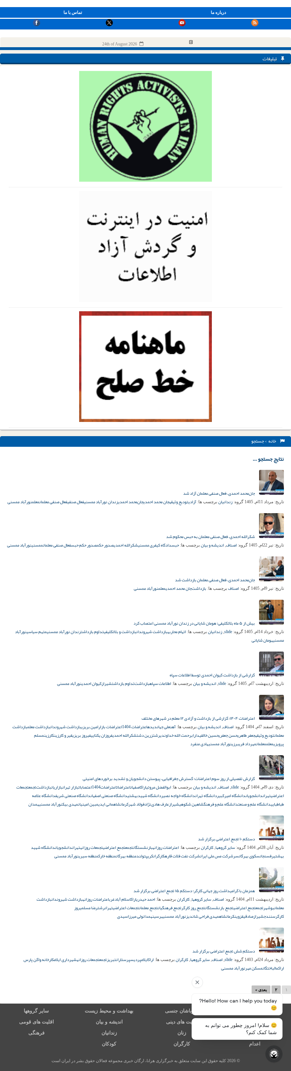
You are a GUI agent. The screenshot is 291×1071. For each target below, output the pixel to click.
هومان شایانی (262, 640)
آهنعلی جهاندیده (161, 727)
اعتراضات (123, 787)
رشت (156, 735)
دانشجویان (254, 795)
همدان (33, 804)
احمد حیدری (145, 899)
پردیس (135, 959)
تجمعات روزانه (91, 847)
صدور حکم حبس (84, 545)
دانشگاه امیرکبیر (231, 795)
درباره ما (218, 12)
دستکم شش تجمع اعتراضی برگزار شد (224, 951)
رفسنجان (267, 856)
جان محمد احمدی (156, 502)
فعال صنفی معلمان (53, 502)
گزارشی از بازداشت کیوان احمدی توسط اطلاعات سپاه (213, 675)
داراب (195, 735)
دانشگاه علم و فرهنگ (221, 804)
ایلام (144, 959)
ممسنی (37, 545)
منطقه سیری (88, 856)
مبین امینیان (88, 804)
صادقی (248, 916)
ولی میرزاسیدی (130, 916)
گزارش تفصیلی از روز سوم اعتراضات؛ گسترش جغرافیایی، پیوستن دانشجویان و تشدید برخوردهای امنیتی (169, 778)
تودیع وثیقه (178, 502)
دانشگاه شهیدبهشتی (144, 795)
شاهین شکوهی (191, 804)
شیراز (106, 683)
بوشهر (268, 908)
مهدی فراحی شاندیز (202, 916)
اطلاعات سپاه (160, 683)
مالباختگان (270, 968)
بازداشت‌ (199, 588)
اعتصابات (85, 787)
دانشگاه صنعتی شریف (72, 795)
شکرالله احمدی (126, 545)
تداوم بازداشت (92, 631)
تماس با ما (73, 12)
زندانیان (225, 502)
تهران (267, 795)
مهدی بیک (70, 804)
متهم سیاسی (37, 631)
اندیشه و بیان (212, 545)
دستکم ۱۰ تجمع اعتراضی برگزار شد (227, 839)
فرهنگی (36, 1033)
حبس (175, 545)
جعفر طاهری (246, 735)
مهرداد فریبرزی (244, 744)
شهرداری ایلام (65, 959)
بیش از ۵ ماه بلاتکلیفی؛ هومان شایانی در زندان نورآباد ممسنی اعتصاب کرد (194, 623)
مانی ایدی (105, 804)
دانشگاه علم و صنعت (254, 804)
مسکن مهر (254, 968)
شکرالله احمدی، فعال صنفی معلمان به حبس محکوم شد (211, 536)
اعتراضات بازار (110, 727)
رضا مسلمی (89, 908)
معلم (35, 502)
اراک (143, 787)
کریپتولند (144, 856)
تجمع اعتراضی (114, 847)
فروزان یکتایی (101, 735)
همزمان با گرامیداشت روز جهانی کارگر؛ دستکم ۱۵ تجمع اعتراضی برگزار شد (194, 890)
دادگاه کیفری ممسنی (154, 545)
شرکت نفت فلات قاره (182, 856)
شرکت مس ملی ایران (216, 856)
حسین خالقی (209, 735)
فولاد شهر (136, 804)
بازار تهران (70, 787)
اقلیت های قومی (36, 1022)
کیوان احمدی (91, 683)
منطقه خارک (107, 856)
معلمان (261, 744)
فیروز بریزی (81, 735)
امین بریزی (89, 727)
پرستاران (123, 959)
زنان (181, 1033)
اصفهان (135, 787)
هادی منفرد (199, 744)
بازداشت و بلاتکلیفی (120, 631)
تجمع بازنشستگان (219, 908)
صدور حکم (105, 545)
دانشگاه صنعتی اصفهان (108, 795)
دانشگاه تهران (206, 795)
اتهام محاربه (177, 631)
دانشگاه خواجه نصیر (178, 795)
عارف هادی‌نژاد (156, 804)
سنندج (269, 916)
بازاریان (56, 787)
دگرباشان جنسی (182, 1011)
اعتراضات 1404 (134, 727)
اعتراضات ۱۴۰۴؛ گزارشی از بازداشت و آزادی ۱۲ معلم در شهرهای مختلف (199, 718)
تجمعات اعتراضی (126, 908)
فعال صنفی (75, 502)
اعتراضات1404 (104, 787)
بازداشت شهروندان (152, 631)
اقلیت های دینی (182, 1022)
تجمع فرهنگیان (169, 908)
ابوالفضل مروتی (158, 787)
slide (228, 631)
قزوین (239, 916)
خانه (273, 441)
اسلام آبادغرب (120, 899)
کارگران (207, 847)
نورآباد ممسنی (19, 502)
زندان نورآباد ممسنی (101, 502)
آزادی (192, 502)
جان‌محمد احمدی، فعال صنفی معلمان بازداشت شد (215, 580)
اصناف (231, 545)
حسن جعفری (228, 735)
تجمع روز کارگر (193, 908)
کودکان (109, 1044)
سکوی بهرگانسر (246, 856)
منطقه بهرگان (126, 856)
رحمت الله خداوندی (175, 735)
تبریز (111, 959)
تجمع (32, 787)
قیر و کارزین (63, 735)
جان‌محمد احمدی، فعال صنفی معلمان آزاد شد (219, 493)
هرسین (157, 916)
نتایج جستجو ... (268, 459)
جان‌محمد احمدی (130, 502)
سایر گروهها (225, 847)
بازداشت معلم (38, 727)
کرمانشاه (120, 804)
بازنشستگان (143, 847)
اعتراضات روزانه (166, 847)
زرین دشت (145, 735)
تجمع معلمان (148, 908)
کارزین (49, 735)
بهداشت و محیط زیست (109, 1011)
